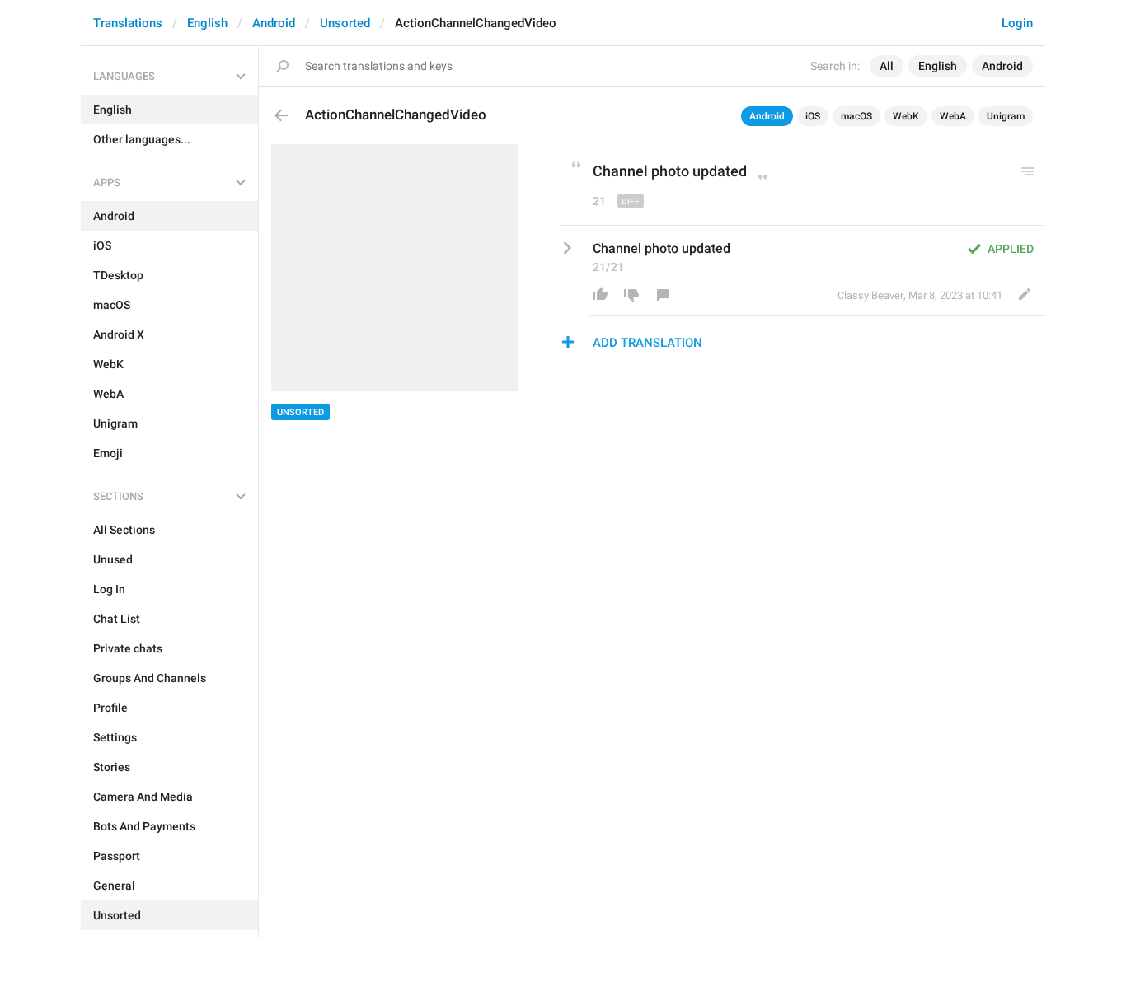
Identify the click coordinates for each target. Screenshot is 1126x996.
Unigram (1006, 116)
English (207, 23)
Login (1017, 23)
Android (273, 23)
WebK (906, 116)
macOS (856, 116)
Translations (127, 23)
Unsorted (345, 23)
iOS (812, 116)
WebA (953, 116)
